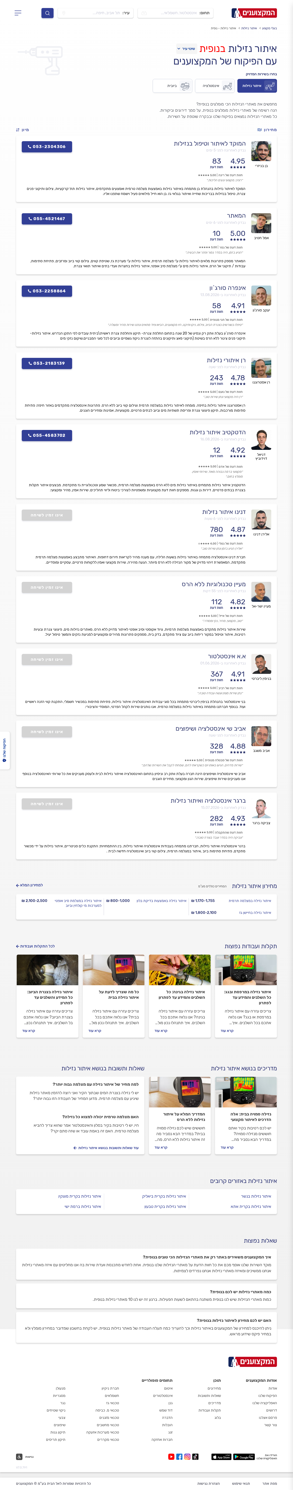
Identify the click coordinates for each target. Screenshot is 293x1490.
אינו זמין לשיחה (47, 515)
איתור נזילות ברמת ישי (83, 1206)
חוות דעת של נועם (230, 392)
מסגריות (59, 1395)
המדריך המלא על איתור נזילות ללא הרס (184, 1117)
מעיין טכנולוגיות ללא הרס (214, 584)
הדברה (167, 1417)
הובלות (167, 1425)
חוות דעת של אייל (231, 616)
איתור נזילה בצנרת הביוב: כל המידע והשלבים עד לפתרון (50, 997)
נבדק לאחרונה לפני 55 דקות (224, 591)
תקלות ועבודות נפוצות (251, 946)
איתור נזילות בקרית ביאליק (164, 1196)
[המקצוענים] (254, 13)
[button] (24, 130)
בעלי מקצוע (269, 28)
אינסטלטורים (163, 1395)
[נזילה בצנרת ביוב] (47, 972)
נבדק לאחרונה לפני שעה (227, 367)
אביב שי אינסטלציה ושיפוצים (211, 728)
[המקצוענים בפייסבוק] (180, 1457)
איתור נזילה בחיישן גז (255, 912)
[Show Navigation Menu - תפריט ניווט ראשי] (19, 13)
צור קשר (270, 1425)
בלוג (217, 1417)
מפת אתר (269, 1483)
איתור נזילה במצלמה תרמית (250, 901)
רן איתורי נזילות (226, 360)
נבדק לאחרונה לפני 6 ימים (226, 222)
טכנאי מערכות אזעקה (102, 1432)
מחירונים (214, 1388)
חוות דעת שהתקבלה (229, 832)
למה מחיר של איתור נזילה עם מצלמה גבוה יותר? (96, 1084)
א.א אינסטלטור (227, 656)
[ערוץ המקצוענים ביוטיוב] (172, 1457)
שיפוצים (59, 1425)
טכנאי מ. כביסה (107, 1410)
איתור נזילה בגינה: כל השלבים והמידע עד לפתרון (182, 994)
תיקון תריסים (55, 1439)
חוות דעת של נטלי (231, 543)
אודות (273, 1388)
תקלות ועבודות (209, 1410)
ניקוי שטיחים (56, 1410)
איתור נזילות (249, 28)
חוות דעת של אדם (231, 467)
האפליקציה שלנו (264, 1403)
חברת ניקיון (110, 1388)
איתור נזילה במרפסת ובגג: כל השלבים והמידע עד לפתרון (247, 997)
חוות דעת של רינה (230, 175)
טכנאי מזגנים (109, 1417)
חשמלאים (112, 1395)
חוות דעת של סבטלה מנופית (224, 760)
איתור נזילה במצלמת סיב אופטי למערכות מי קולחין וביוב (78, 903)
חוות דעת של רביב (230, 688)
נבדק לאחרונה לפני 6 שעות (225, 518)
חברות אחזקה (162, 1439)
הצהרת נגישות (208, 1483)
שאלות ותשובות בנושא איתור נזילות (102, 1068)
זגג (170, 1432)
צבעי (61, 1417)
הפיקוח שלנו (267, 1395)
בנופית (212, 48)
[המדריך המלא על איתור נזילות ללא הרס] (180, 1094)
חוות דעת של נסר (231, 247)
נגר (62, 1403)
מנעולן (60, 1388)
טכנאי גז (112, 1403)
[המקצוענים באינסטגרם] (188, 1457)
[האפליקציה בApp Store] (221, 1457)
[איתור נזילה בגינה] (180, 972)
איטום (168, 1388)
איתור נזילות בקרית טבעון (165, 1206)
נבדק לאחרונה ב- (223, 295)
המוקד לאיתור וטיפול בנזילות (210, 143)
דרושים (271, 1410)
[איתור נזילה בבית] (113, 972)
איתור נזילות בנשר (256, 1196)
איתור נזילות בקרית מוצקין (79, 1196)
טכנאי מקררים (108, 1439)
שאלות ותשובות (209, 1395)
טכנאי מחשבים (108, 1425)
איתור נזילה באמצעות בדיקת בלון (161, 901)
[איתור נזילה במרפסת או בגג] (246, 972)
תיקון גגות (57, 1432)
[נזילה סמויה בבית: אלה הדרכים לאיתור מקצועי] (246, 1094)
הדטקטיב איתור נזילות (218, 432)
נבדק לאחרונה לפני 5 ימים (226, 150)
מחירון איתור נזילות (254, 886)
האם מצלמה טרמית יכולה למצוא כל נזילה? (100, 1116)
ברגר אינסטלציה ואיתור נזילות (208, 800)
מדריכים (214, 1403)
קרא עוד (227, 1030)
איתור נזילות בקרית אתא (251, 1206)
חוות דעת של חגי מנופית (226, 320)
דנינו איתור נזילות (224, 512)
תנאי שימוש (241, 1483)
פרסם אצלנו (268, 1417)
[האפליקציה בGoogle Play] (244, 1457)
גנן (170, 1403)
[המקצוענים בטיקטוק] (195, 1457)
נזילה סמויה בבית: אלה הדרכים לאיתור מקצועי (251, 1117)
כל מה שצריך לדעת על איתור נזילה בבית (119, 994)
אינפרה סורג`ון (227, 288)
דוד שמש (166, 1410)
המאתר (236, 215)
